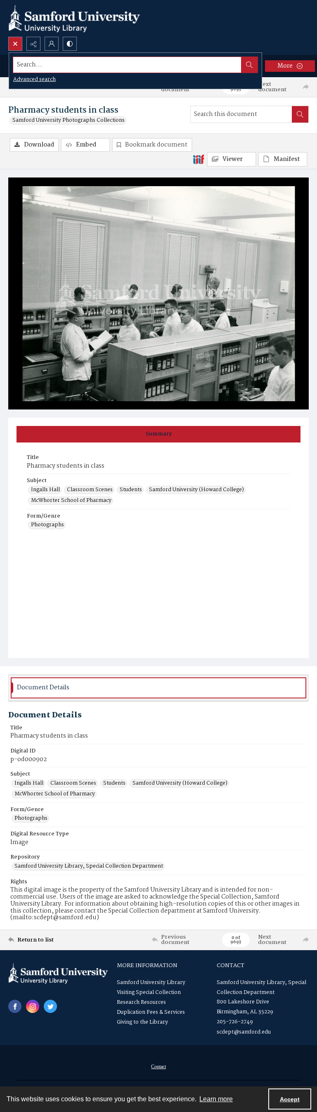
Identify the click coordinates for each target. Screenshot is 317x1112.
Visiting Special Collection (149, 992)
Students (131, 490)
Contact (158, 1066)
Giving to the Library (142, 1022)
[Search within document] (300, 114)
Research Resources (141, 1002)
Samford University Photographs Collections (68, 120)
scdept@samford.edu (244, 1032)
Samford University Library (151, 982)
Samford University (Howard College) (196, 490)
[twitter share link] (50, 1006)
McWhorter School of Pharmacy (71, 501)
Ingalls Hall (45, 490)
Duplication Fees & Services (151, 1012)
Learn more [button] (216, 1099)
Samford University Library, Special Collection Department (88, 866)
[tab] (158, 434)
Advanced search (34, 79)
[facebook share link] (14, 1006)
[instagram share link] (32, 1006)
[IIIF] (198, 159)
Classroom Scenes (90, 490)
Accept (290, 1099)
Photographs (47, 525)
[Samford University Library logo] (74, 18)
